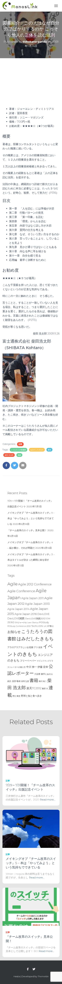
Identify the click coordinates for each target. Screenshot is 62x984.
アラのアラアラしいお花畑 (20, 647)
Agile (12, 583)
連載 (19, 455)
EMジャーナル (21, 623)
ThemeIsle (43, 976)
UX (45, 626)
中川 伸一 (31, 666)
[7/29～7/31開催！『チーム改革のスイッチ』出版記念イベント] (31, 755)
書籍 (49, 450)
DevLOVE (43, 614)
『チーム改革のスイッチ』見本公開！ (27, 530)
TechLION (37, 625)
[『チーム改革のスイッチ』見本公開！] (31, 906)
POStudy (44, 622)
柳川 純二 (43, 681)
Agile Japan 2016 (26, 614)
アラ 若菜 (38, 647)
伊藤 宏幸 (43, 666)
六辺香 (37, 674)
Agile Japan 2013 (37, 603)
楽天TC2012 (33, 688)
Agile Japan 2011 (32, 598)
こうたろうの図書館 (18, 450)
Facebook (27, 969)
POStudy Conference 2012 (19, 626)
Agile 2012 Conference (35, 584)
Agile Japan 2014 (18, 609)
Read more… (47, 799)
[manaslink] (21, 6)
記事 (20, 444)
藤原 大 (45, 688)
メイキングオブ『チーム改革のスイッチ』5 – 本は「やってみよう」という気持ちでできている (30, 518)
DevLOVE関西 (15, 618)
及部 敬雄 (16, 681)
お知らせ (14, 632)
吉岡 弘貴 (25, 681)
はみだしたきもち (36, 450)
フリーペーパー (28, 660)
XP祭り (50, 626)
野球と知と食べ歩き (31, 695)
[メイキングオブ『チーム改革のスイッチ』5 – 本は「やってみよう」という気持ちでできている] (31, 828)
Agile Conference (21, 591)
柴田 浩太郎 (9, 455)
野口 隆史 (16, 696)
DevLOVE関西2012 (35, 618)
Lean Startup (33, 623)
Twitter (34, 969)
